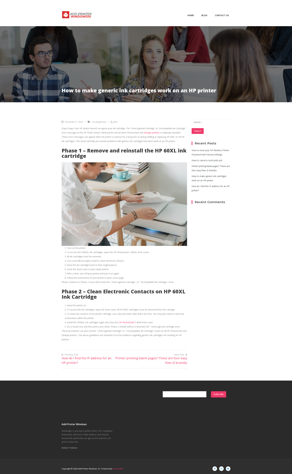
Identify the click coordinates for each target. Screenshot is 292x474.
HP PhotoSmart (126, 322)
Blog (204, 15)
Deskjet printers (152, 132)
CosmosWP (118, 468)
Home (191, 15)
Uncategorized (99, 121)
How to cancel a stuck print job (207, 160)
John (115, 121)
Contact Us (222, 15)
